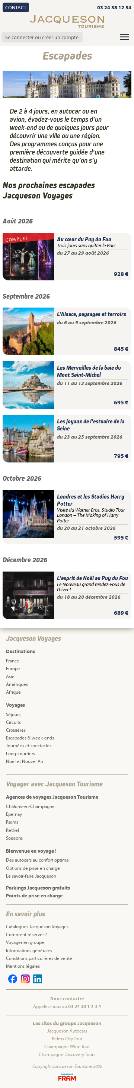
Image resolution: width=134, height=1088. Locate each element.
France (12, 661)
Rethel (12, 830)
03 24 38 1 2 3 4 (84, 1006)
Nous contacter (67, 998)
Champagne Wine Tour (67, 1046)
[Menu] (124, 37)
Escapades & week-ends (30, 738)
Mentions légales (23, 966)
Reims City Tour (67, 1038)
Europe (13, 668)
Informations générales (29, 950)
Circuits (13, 722)
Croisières (16, 730)
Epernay (14, 814)
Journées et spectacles (28, 745)
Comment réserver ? (26, 934)
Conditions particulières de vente (39, 958)
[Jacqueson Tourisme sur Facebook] (11, 981)
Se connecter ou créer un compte (42, 37)
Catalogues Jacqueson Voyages (37, 926)
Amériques (17, 684)
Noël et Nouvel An (24, 761)
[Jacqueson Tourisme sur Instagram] (23, 981)
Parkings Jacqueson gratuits (38, 887)
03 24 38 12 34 (114, 7)
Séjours (13, 714)
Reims (12, 822)
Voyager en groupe (25, 942)
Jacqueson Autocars (67, 1031)
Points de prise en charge (34, 895)
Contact (15, 7)
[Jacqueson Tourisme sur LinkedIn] (36, 981)
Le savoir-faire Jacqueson (31, 876)
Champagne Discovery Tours (67, 1054)
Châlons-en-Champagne (30, 806)
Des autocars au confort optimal (38, 860)
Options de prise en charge (33, 868)
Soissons (14, 838)
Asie (10, 676)
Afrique (13, 692)
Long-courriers (20, 753)
